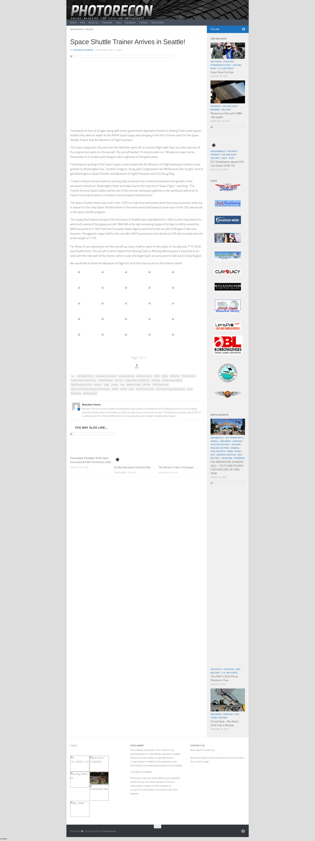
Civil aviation (218, 451)
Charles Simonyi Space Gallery (83, 380)
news (89, 29)
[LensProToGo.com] (228, 329)
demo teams (234, 451)
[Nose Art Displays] (228, 190)
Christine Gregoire (105, 380)
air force (216, 61)
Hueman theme (109, 831)
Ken (240, 455)
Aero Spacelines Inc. (85, 376)
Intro (82, 22)
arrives (157, 376)
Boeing (165, 376)
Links (118, 22)
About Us (93, 22)
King (122, 384)
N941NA (146, 384)
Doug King (156, 380)
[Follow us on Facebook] (243, 29)
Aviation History (220, 444)
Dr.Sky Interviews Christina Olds (132, 467)
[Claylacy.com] (228, 273)
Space (131, 389)
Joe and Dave (229, 106)
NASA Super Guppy (160, 384)
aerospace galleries (126, 376)
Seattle (115, 389)
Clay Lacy (119, 380)
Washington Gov (90, 393)
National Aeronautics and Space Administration (90, 389)
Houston (114, 384)
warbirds (239, 458)
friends (215, 154)
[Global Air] (228, 259)
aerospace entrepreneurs (106, 376)
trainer (189, 389)
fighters (229, 61)
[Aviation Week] (228, 223)
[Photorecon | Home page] (112, 15)
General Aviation (226, 455)
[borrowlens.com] (228, 353)
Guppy (106, 384)
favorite (215, 106)
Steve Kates (157, 22)
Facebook (107, 22)
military (226, 109)
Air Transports (234, 438)
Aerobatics (217, 438)
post (232, 158)
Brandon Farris (83, 50)
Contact (143, 22)
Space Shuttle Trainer (145, 389)
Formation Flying (221, 65)
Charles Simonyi (188, 376)
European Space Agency (172, 380)
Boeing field (175, 376)
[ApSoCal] (228, 381)
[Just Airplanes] (228, 206)
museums (76, 29)
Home (73, 22)
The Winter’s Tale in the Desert (176, 467)
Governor (97, 384)
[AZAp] (228, 396)
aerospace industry (144, 376)
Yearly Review (219, 717)
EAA (212, 455)
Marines (215, 109)
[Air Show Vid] (228, 312)
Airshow (237, 441)
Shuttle (123, 389)
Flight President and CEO (81, 384)
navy (224, 158)
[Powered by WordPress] (82, 831)
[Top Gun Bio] (228, 241)
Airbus (214, 441)
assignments (218, 151)
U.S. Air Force (226, 68)
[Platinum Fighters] (228, 289)
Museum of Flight (133, 384)
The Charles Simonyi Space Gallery (170, 389)
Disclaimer (130, 22)
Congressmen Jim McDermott (137, 380)
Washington (76, 393)
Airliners (225, 441)
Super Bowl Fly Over (222, 72)
